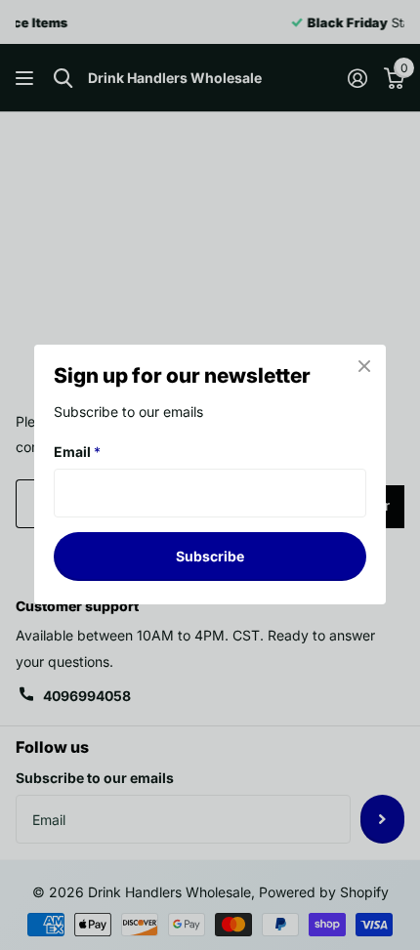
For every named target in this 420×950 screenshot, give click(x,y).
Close (364, 366)
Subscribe (210, 556)
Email (77, 451)
